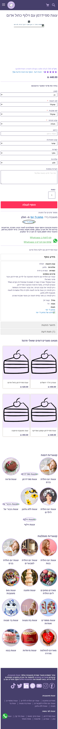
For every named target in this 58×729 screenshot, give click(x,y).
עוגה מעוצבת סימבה (20, 430)
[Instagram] (45, 687)
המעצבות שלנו (26, 679)
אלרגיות (54, 159)
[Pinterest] (32, 687)
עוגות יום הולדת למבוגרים (44, 703)
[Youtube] (39, 687)
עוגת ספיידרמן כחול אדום (18, 382)
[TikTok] (13, 687)
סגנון (55, 91)
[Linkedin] (26, 687)
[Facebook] (52, 687)
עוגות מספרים (12, 700)
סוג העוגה (53, 101)
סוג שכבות (52, 110)
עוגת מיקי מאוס (34, 716)
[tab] (29, 257)
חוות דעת (47, 331)
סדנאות (37, 719)
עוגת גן (46, 719)
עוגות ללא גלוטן (41, 706)
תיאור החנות (48, 325)
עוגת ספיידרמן (49, 716)
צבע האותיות (52, 139)
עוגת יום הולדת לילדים (30, 700)
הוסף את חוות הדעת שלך (22, 72)
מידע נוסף (49, 256)
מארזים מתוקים (41, 677)
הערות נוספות (51, 169)
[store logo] (11, 5)
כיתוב (55, 130)
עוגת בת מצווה (25, 703)
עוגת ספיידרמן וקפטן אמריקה (44, 430)
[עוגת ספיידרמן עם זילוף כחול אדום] (29, 25)
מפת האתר (26, 719)
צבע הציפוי (52, 120)
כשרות (54, 149)
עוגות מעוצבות (14, 675)
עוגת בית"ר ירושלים (48, 382)
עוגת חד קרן (19, 716)
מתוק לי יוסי (36, 217)
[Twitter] (19, 687)
